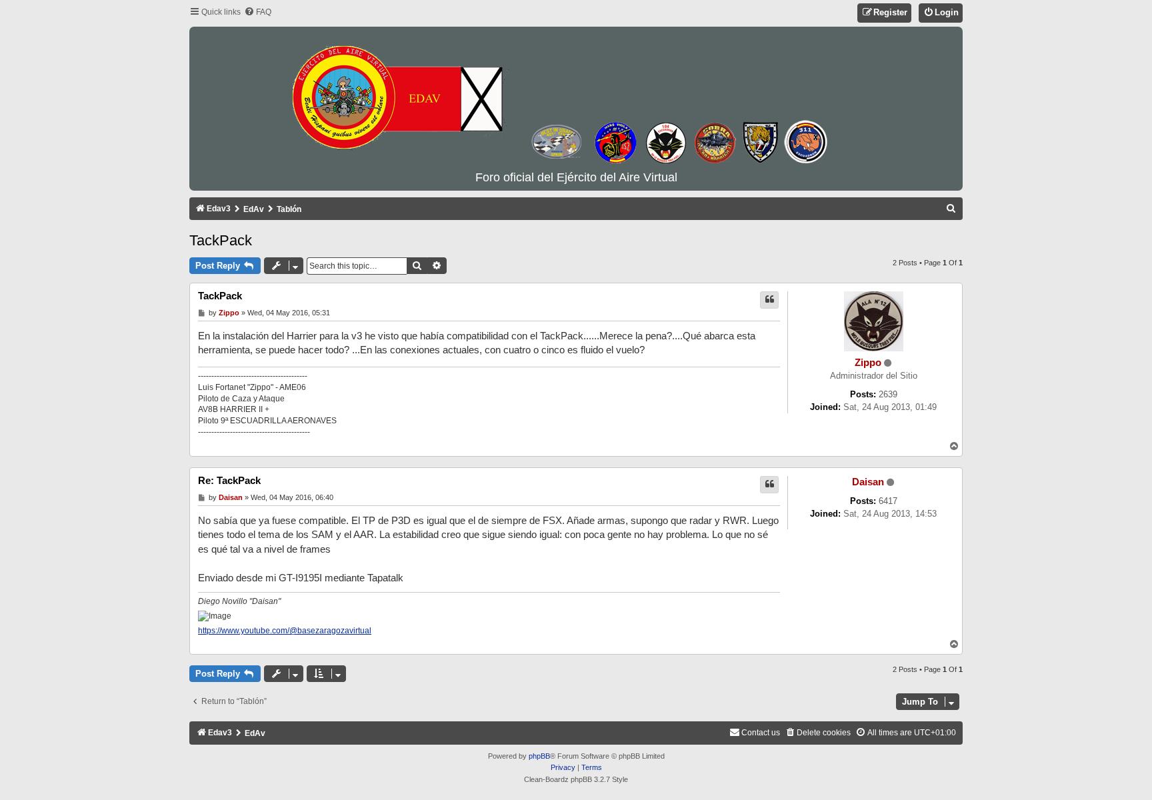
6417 (888, 501)
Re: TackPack (229, 480)
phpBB (539, 756)
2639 (888, 394)
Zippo (868, 362)
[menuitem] (257, 12)
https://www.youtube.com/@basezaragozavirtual (284, 630)
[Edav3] (576, 99)
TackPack (220, 240)
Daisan (868, 482)
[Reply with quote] (769, 300)
